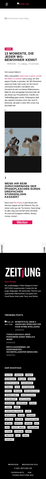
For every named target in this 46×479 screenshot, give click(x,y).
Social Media (18, 427)
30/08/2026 (19, 330)
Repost (18, 423)
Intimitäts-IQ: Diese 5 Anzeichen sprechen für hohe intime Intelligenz (28, 324)
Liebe (17, 407)
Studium (19, 431)
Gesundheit (11, 399)
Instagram (25, 399)
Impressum (13, 464)
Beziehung (10, 379)
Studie (8, 431)
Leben (8, 407)
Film (17, 387)
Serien (28, 423)
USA (18, 435)
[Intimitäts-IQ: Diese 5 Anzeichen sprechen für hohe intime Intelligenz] (9, 324)
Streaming (33, 427)
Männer (31, 415)
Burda (31, 379)
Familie (8, 387)
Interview (22, 403)
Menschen (10, 415)
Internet (9, 403)
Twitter (9, 435)
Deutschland (11, 383)
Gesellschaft (28, 395)
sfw (7, 427)
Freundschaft (32, 391)
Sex (36, 423)
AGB (30, 472)
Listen (8, 49)
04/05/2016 (11, 64)
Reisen (8, 423)
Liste (28, 411)
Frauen (17, 391)
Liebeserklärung (13, 411)
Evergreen (27, 383)
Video (25, 435)
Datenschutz (17, 472)
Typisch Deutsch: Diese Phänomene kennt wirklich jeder (20, 336)
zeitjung (24, 64)
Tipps (28, 431)
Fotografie (28, 387)
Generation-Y (11, 395)
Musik (21, 415)
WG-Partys (18, 203)
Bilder (22, 379)
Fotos (8, 391)
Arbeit (29, 375)
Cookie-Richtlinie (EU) (22, 475)
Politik (19, 419)
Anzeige (19, 375)
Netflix (8, 419)
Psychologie (32, 419)
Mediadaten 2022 (30, 464)
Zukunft (9, 439)
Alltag (8, 375)
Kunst (33, 403)
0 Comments (34, 64)
